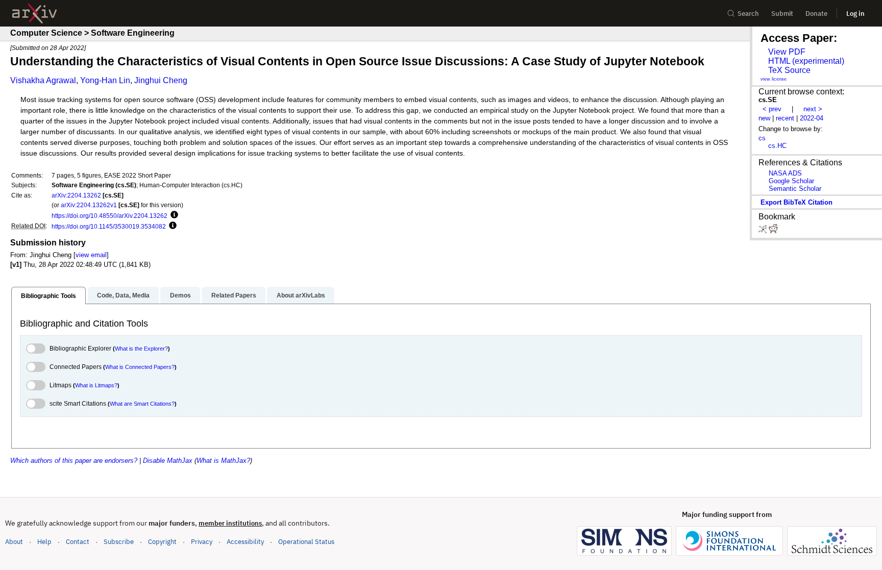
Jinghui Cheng (160, 80)
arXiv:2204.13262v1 (89, 205)
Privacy (201, 541)
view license (774, 79)
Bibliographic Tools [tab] (48, 296)
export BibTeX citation (796, 202)
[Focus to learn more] (172, 215)
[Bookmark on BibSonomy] (763, 231)
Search (748, 13)
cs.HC (777, 146)
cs (762, 138)
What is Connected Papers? (140, 367)
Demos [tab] (180, 295)
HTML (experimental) (806, 61)
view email (91, 255)
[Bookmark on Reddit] (773, 231)
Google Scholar (791, 181)
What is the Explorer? (141, 348)
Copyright (162, 541)
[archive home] (34, 13)
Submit (782, 13)
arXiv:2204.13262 (76, 195)
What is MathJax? (223, 460)
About (14, 541)
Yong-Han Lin (105, 80)
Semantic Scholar (795, 188)
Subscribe (119, 541)
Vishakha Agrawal (43, 80)
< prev (772, 109)
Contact (77, 541)
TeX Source (789, 70)
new (764, 118)
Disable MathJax (167, 460)
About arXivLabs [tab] (301, 295)
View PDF (786, 51)
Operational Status (306, 541)
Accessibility (245, 541)
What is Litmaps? (96, 385)
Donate (816, 13)
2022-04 (811, 118)
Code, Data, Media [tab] (123, 295)
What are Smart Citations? (142, 404)
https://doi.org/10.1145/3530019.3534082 (109, 226)
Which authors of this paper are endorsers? (73, 460)
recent (785, 118)
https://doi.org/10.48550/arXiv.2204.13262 (109, 215)
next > (812, 109)
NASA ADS (785, 173)
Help (44, 541)
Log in (855, 13)
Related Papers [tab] (233, 295)
